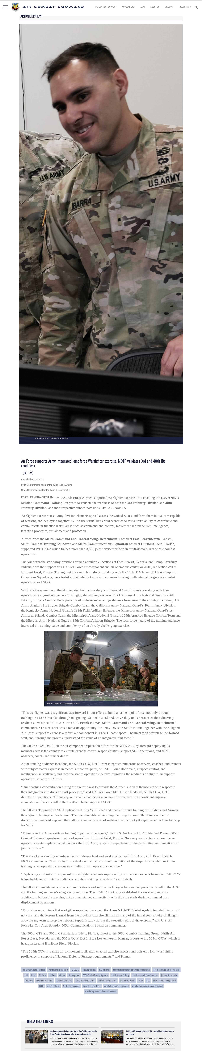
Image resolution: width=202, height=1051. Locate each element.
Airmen (62, 975)
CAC (148, 980)
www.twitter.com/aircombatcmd (116, 985)
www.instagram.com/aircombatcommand (100, 991)
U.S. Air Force (104, 969)
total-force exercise (127, 980)
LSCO (41, 985)
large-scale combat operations (164, 980)
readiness (29, 980)
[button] (5, 7)
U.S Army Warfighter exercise (34, 969)
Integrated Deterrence (44, 980)
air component (73, 975)
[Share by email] (31, 473)
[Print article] (25, 473)
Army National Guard (64, 980)
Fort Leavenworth (89, 969)
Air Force (42, 975)
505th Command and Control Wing (166, 969)
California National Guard (85, 980)
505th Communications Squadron (144, 975)
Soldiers (53, 975)
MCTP (141, 980)
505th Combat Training (120, 975)
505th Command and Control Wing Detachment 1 (131, 969)
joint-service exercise (169, 975)
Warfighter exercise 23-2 (58, 969)
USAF (33, 975)
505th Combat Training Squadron (95, 975)
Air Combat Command (71, 985)
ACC (26, 975)
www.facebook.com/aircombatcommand (147, 985)
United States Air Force (91, 985)
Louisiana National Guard (107, 980)
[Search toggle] (196, 7)
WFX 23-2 (75, 969)
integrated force (53, 985)
